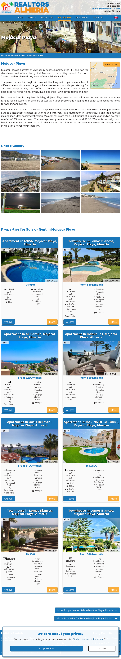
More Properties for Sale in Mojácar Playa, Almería (86, 610)
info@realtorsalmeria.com (107, 8)
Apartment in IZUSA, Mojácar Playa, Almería (29, 242)
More (52, 322)
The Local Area (64, 18)
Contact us (98, 18)
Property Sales (47, 18)
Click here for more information (88, 639)
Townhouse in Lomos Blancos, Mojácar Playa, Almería (91, 242)
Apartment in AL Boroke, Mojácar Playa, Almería (29, 335)
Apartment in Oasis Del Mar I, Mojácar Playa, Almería (29, 423)
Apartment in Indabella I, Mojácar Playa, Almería (91, 335)
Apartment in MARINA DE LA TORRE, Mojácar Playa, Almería (91, 423)
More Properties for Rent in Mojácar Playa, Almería (86, 618)
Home (20, 18)
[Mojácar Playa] (20, 169)
